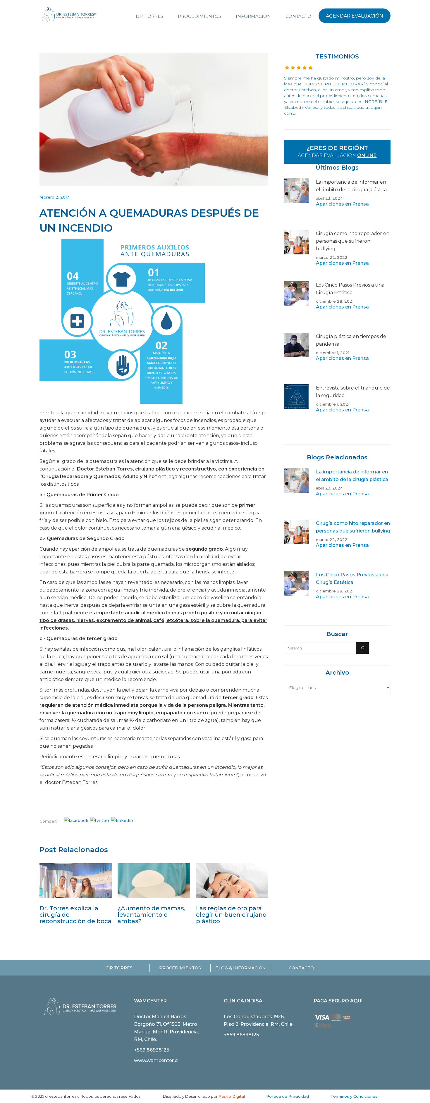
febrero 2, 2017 (54, 197)
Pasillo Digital (232, 1096)
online (366, 155)
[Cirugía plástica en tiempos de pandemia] (296, 358)
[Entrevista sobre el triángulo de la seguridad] (296, 410)
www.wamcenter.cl (156, 1060)
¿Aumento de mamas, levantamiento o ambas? (151, 915)
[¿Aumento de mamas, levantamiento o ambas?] (154, 880)
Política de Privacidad (287, 1096)
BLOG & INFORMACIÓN (240, 968)
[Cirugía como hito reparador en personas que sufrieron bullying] (296, 255)
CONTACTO (301, 968)
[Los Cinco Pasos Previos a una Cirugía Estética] (296, 307)
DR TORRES (119, 968)
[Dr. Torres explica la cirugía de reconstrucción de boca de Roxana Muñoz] (75, 880)
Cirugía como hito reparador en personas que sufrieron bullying (352, 241)
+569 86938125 (151, 1050)
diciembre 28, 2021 (334, 301)
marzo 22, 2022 (332, 257)
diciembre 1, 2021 (332, 352)
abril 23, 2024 (329, 198)
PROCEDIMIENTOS (180, 968)
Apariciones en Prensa (342, 204)
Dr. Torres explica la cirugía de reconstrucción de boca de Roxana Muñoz (75, 918)
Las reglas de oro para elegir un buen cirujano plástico (231, 915)
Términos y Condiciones (354, 1096)
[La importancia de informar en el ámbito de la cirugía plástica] (296, 204)
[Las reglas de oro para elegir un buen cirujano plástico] (232, 880)
